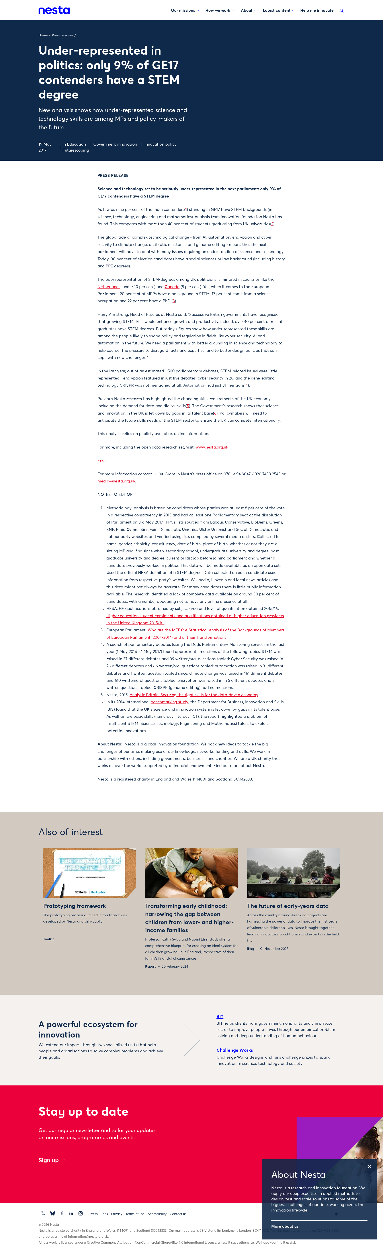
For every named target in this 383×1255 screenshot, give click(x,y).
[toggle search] (341, 11)
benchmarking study (169, 702)
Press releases (62, 35)
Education (76, 144)
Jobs (104, 1214)
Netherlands (109, 287)
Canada (172, 287)
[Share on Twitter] (75, 184)
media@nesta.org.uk (116, 481)
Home (43, 35)
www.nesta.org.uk (212, 447)
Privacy (116, 1214)
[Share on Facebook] (75, 193)
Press (94, 1214)
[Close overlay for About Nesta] (372, 1165)
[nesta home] (54, 10)
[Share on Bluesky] (75, 212)
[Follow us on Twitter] (43, 1213)
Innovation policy (161, 144)
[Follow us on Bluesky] (52, 1213)
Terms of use (135, 1214)
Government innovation (115, 144)
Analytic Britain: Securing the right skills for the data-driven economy (194, 695)
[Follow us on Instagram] (80, 1213)
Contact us (178, 1214)
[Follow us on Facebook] (62, 1213)
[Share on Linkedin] (75, 203)
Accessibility (157, 1214)
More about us (284, 1227)
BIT (220, 1016)
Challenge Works (235, 1050)
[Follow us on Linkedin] (71, 1213)
